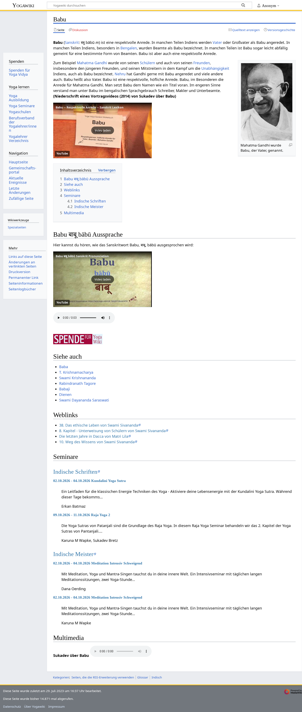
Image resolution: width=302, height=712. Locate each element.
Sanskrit (72, 42)
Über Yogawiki (34, 706)
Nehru (120, 73)
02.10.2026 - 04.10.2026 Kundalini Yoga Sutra (89, 481)
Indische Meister (73, 554)
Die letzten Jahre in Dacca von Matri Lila (93, 436)
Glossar (142, 677)
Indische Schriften (75, 471)
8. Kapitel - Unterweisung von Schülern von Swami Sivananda (112, 430)
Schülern (147, 62)
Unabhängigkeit (215, 68)
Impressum (56, 706)
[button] (102, 130)
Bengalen (128, 47)
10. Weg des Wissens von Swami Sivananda (97, 441)
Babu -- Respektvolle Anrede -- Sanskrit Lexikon (89, 107)
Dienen (65, 394)
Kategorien (61, 677)
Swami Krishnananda (77, 377)
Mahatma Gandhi (92, 62)
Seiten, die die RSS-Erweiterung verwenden (102, 677)
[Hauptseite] (23, 30)
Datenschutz (12, 706)
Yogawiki (23, 5)
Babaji (64, 388)
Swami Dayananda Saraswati (84, 400)
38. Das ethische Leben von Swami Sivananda (98, 425)
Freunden (201, 62)
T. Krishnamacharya (76, 372)
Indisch (157, 677)
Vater (217, 42)
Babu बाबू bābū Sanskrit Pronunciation (82, 256)
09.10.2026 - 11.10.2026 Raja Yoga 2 (81, 515)
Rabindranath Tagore (77, 383)
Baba (63, 366)
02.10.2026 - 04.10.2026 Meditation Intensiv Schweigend (97, 563)
